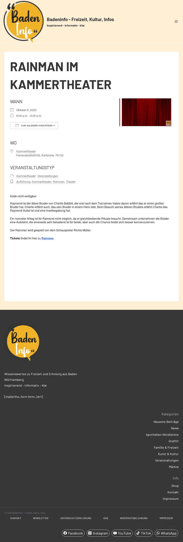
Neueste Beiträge (166, 422)
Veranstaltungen (47, 176)
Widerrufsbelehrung (134, 518)
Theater (71, 182)
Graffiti (174, 441)
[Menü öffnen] (176, 21)
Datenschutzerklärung (75, 518)
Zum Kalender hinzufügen (37, 125)
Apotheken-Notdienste (162, 434)
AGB (105, 518)
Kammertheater (26, 151)
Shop (175, 486)
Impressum (171, 499)
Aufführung (23, 182)
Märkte (174, 467)
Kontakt (173, 492)
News (175, 428)
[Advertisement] (91, 270)
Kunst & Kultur (168, 454)
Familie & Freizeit (166, 447)
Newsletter (40, 518)
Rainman (58, 182)
